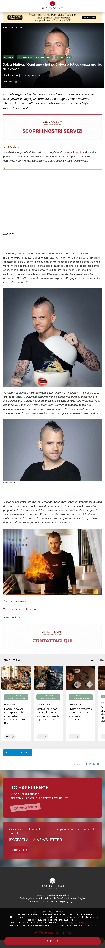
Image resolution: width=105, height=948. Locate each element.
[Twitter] (94, 764)
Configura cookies (46, 933)
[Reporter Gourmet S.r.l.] (52, 6)
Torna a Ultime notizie (18, 752)
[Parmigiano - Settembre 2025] (52, 17)
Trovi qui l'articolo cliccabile (19, 609)
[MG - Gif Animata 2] (52, 127)
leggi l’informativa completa (81, 923)
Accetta (52, 941)
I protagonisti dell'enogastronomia (34, 57)
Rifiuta (66, 933)
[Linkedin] (90, 764)
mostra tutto (96, 660)
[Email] (98, 764)
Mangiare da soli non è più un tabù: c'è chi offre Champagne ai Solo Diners (15, 716)
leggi (8, 737)
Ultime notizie (16, 28)
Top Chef (59, 57)
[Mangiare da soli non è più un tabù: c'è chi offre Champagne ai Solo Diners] (16, 678)
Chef (69, 57)
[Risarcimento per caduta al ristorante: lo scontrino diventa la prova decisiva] (48, 678)
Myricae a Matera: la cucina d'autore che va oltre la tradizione (81, 714)
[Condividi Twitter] (20, 82)
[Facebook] (86, 764)
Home (5, 28)
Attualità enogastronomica (16, 697)
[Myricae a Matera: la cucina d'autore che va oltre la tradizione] (80, 678)
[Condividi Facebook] (16, 82)
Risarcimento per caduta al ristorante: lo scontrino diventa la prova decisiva (48, 714)
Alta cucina (8, 57)
